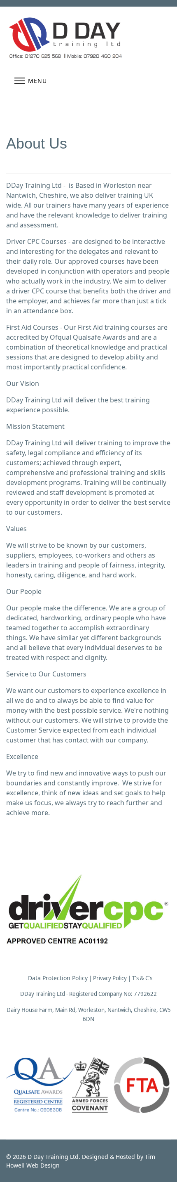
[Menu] (30, 81)
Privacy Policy (110, 978)
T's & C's (142, 978)
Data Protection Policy (58, 978)
